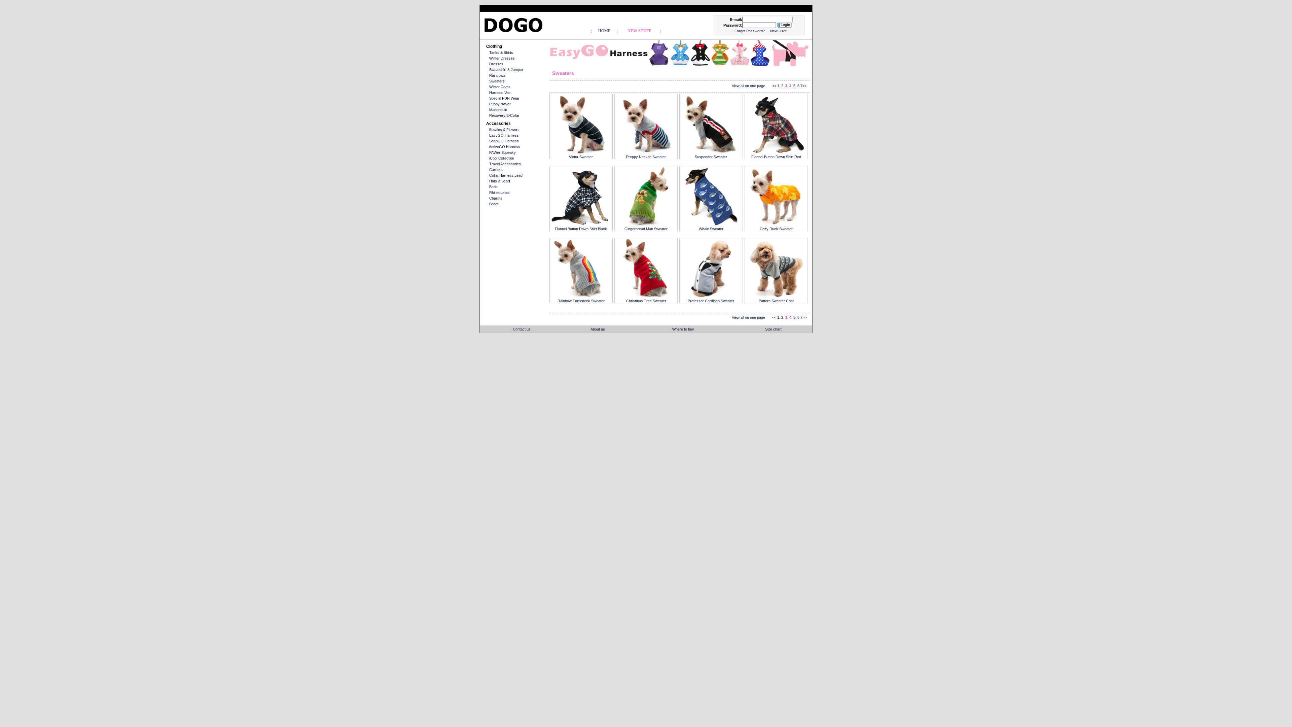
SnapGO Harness (504, 141)
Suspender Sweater (711, 157)
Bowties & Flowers (504, 130)
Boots (494, 204)
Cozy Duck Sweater (776, 229)
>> (804, 86)
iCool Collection (501, 158)
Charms (495, 198)
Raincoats (497, 75)
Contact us (522, 329)
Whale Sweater (711, 229)
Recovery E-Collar (504, 115)
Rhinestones (499, 193)
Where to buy (683, 329)
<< (774, 86)
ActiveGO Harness (504, 147)
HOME (604, 31)
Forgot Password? (750, 31)
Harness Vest (500, 93)
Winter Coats (499, 87)
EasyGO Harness (504, 135)
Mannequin (498, 110)
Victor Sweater (581, 157)
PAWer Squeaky (502, 152)
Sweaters (497, 81)
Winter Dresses (502, 58)
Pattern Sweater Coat (776, 301)
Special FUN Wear (504, 98)
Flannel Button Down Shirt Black (581, 229)
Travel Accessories (505, 164)
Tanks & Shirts (501, 52)
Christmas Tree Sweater (646, 301)
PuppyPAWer (500, 104)
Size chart (773, 329)
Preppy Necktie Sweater (646, 157)
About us (597, 329)
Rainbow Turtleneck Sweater (581, 301)
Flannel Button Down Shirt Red (776, 157)
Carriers (496, 170)
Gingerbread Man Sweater (646, 229)
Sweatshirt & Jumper (506, 70)
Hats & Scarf (499, 181)
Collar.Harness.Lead (506, 175)
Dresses (496, 64)
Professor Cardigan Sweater (711, 301)
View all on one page (748, 86)
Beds (493, 187)
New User (778, 31)
